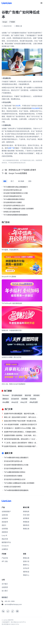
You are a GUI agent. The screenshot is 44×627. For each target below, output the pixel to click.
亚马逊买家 (15, 399)
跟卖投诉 (6, 399)
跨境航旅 (26, 522)
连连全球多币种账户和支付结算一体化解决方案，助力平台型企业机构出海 (20, 421)
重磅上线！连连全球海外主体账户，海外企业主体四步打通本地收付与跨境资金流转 (20, 417)
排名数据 (24, 399)
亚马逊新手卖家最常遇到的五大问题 (15, 193)
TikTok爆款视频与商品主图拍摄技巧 (15, 187)
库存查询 (36, 395)
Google (5, 22)
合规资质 (5, 587)
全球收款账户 (6, 511)
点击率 (18, 105)
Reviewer (6, 395)
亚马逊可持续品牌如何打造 (12, 196)
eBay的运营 (34, 402)
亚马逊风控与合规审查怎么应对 (14, 205)
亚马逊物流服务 (17, 395)
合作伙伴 (26, 568)
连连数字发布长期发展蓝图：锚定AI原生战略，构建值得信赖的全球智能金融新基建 (20, 413)
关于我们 (5, 584)
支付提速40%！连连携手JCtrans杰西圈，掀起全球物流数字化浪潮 (20, 428)
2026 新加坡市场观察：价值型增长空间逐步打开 (19, 424)
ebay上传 (24, 402)
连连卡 (4, 525)
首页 (7, 3)
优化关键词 (35, 108)
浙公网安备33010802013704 (10, 624)
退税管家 (5, 532)
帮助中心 (26, 575)
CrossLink (5, 546)
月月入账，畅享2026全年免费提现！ (14, 384)
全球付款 (5, 515)
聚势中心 (26, 565)
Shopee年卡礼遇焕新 (9, 276)
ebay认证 (15, 402)
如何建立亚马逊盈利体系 (11, 212)
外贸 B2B (26, 515)
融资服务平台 (6, 542)
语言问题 (28, 395)
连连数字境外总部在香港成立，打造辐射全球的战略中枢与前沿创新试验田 (20, 432)
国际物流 (26, 525)
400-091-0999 (10, 601)
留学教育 (26, 518)
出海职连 (5, 549)
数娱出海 (26, 528)
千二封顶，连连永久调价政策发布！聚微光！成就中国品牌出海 (20, 443)
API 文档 (5, 561)
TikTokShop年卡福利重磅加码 (12, 303)
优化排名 (33, 399)
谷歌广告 (11, 148)
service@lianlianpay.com (13, 604)
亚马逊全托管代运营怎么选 (12, 190)
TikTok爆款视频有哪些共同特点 (14, 199)
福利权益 (26, 571)
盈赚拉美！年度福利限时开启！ (12, 330)
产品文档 (5, 558)
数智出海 (26, 558)
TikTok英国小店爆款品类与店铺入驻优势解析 (18, 208)
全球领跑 (5, 528)
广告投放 (12, 22)
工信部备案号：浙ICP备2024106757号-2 (14, 622)
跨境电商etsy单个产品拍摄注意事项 (22, 170)
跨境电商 (26, 511)
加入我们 (5, 591)
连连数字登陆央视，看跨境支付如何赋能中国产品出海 (20, 446)
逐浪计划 (26, 561)
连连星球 (5, 522)
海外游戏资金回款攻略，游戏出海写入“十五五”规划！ (20, 439)
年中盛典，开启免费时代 (10, 250)
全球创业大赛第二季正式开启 (11, 357)
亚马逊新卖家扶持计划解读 (12, 202)
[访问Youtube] (17, 611)
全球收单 (5, 518)
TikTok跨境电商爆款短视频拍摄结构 (15, 215)
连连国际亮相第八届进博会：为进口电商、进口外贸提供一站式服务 (20, 435)
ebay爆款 (6, 402)
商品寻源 (5, 539)
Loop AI (4, 535)
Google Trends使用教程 (18, 173)
